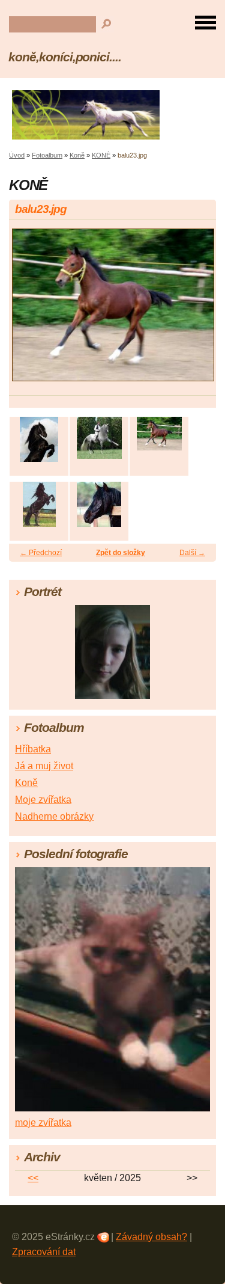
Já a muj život (44, 766)
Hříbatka (33, 749)
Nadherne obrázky (54, 816)
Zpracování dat (44, 1252)
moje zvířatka (43, 1122)
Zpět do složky (120, 552)
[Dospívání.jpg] (99, 504)
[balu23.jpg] (159, 433)
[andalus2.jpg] (99, 438)
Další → (192, 552)
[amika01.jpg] (39, 439)
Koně (77, 155)
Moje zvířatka (43, 799)
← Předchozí (41, 552)
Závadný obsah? (151, 1237)
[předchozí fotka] (28, 310)
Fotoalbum (47, 155)
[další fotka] (196, 310)
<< (33, 1178)
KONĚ (101, 155)
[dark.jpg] (39, 504)
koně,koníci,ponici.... (64, 57)
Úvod (17, 155)
